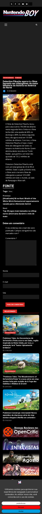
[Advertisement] (21, 51)
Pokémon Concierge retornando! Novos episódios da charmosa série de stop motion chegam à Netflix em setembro (21, 399)
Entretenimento (8, 77)
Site (4, 293)
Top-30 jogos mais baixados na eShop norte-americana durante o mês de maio (19, 212)
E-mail (5, 282)
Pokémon (18, 77)
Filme (10, 191)
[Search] (36, 24)
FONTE (8, 186)
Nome (5, 271)
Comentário (11, 238)
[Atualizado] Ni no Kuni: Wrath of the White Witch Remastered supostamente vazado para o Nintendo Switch (21, 199)
